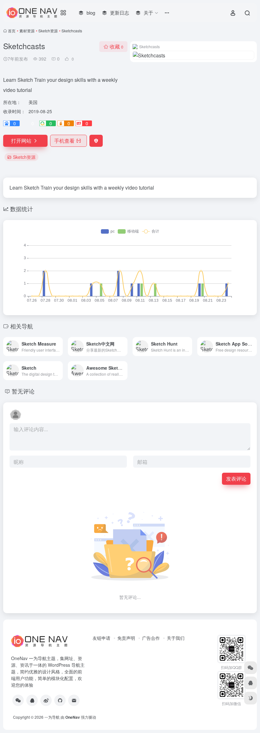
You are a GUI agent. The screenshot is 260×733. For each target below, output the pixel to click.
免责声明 (126, 638)
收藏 (116, 46)
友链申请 (101, 638)
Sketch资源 (48, 30)
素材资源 (27, 30)
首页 (12, 30)
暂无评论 (23, 391)
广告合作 (151, 638)
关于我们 (176, 638)
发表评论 (236, 478)
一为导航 (52, 717)
